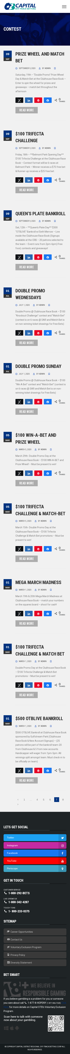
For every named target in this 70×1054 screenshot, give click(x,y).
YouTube (11, 860)
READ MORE (26, 110)
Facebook (12, 853)
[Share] (29, 100)
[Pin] (38, 100)
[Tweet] (19, 100)
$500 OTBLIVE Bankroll (39, 718)
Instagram (12, 845)
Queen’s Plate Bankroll (40, 213)
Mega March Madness (38, 582)
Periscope (12, 868)
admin (48, 68)
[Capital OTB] (21, 6)
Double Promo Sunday (38, 366)
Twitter (10, 837)
